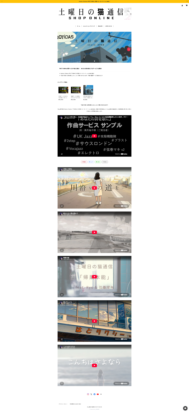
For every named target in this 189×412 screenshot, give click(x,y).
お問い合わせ (108, 26)
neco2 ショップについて (89, 26)
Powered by (93, 409)
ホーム (78, 26)
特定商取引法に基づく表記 (75, 404)
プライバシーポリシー (63, 404)
